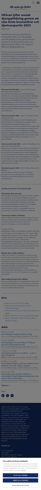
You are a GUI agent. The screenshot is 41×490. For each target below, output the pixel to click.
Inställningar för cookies (20, 485)
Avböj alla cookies (20, 480)
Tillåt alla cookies (20, 475)
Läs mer (23, 470)
